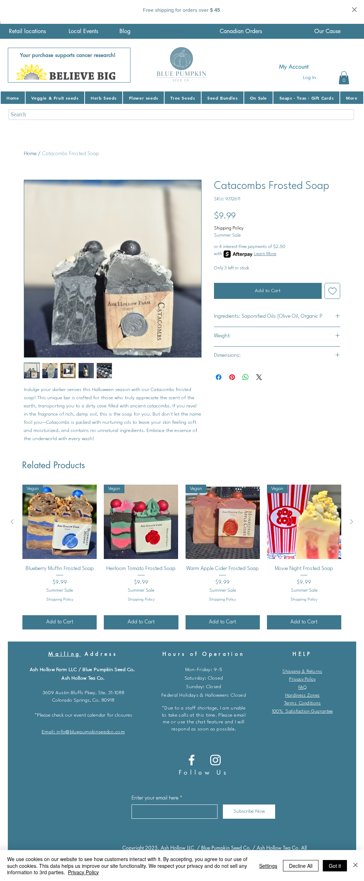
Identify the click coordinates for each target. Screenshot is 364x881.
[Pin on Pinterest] (232, 377)
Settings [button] (268, 865)
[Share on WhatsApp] (245, 377)
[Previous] (18, 65)
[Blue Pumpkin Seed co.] (191, 760)
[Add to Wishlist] (333, 291)
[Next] (120, 65)
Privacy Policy (302, 679)
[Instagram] (215, 760)
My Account (294, 66)
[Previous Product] (12, 521)
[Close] (355, 865)
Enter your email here (155, 798)
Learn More (265, 254)
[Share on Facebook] (218, 377)
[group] (182, 556)
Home (30, 154)
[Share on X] (259, 377)
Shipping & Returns (302, 671)
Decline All (300, 865)
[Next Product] (351, 521)
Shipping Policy (228, 228)
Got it (335, 865)
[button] (343, 77)
